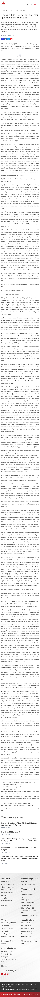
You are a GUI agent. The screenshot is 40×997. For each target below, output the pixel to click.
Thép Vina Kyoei (26, 905)
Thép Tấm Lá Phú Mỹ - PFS (29, 915)
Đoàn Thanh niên (6, 900)
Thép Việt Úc (25, 900)
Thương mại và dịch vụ (28, 884)
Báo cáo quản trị (26, 931)
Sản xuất (24, 881)
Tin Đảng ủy (5, 931)
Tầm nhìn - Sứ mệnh (7, 887)
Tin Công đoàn (6, 934)
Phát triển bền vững (9, 948)
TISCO (23, 897)
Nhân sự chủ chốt (6, 890)
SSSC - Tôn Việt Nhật (28, 902)
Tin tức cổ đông (26, 923)
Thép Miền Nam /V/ (27, 894)
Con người (4, 957)
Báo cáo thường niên (28, 928)
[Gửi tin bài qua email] (11, 39)
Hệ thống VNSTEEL (7, 892)
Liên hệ (4, 905)
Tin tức (12, 10)
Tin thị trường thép (7, 928)
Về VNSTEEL (5, 881)
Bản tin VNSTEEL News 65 (10, 832)
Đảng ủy (3, 895)
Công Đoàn (4, 898)
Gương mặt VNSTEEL (8, 936)
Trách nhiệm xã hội (7, 954)
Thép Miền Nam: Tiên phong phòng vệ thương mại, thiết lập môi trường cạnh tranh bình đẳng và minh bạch (20, 859)
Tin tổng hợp (20, 10)
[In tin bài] (2, 39)
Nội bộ (4, 966)
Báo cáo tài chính (26, 934)
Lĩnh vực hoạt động (29, 879)
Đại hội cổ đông (26, 925)
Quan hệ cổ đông (28, 920)
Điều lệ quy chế (26, 936)
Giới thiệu (5, 879)
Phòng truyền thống (7, 884)
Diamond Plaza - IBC (27, 908)
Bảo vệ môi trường (7, 951)
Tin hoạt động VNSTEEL (8, 923)
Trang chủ (4, 10)
